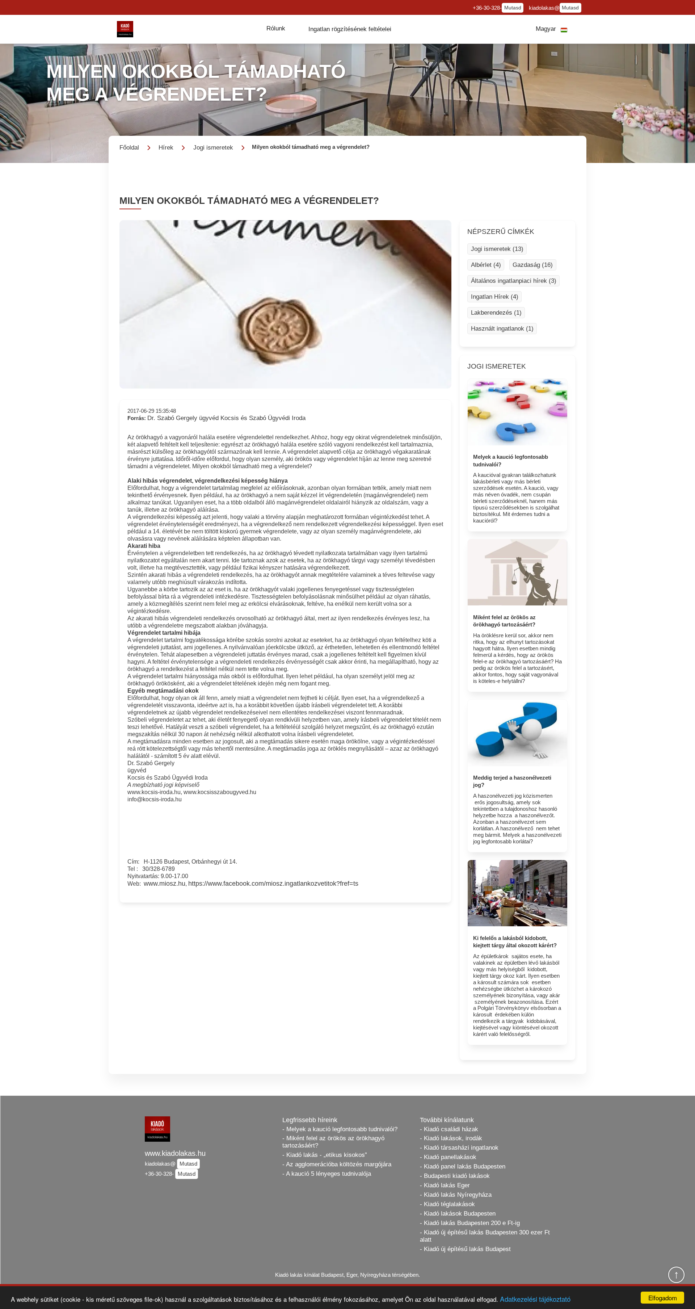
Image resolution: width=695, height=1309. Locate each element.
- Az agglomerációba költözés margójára (336, 1164)
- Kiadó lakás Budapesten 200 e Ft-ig (470, 1223)
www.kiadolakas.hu (175, 1153)
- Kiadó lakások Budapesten (458, 1213)
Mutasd (512, 8)
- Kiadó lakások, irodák (451, 1138)
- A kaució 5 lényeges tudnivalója (326, 1173)
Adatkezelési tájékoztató (535, 1299)
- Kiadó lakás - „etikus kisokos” (324, 1154)
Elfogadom (662, 1297)
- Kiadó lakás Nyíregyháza (456, 1194)
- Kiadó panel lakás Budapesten (462, 1166)
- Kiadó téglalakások (447, 1204)
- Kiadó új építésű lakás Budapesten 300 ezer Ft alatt (485, 1236)
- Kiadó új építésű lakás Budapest (465, 1249)
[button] (275, 28)
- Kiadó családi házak (449, 1129)
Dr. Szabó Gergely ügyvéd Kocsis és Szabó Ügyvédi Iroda (226, 418)
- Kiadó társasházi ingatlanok (459, 1147)
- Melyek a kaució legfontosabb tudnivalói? (339, 1129)
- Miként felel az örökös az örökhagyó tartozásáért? (333, 1142)
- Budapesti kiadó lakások (455, 1175)
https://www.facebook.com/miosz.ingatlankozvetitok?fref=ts (273, 883)
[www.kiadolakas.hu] (125, 29)
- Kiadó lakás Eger (445, 1185)
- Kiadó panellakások (448, 1157)
